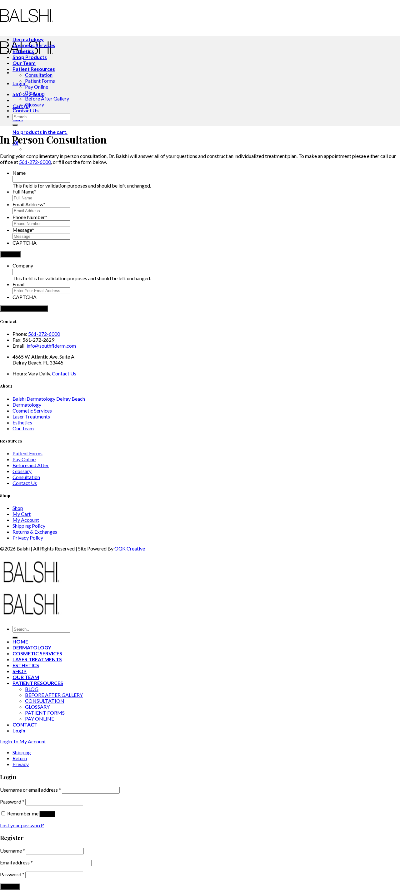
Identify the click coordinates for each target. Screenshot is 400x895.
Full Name (24, 191)
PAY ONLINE (39, 718)
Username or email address (30, 790)
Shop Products (29, 57)
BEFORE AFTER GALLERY (54, 695)
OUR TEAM (25, 677)
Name (19, 173)
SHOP (19, 671)
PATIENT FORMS (45, 713)
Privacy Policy (27, 537)
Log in (47, 814)
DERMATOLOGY (31, 647)
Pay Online (36, 87)
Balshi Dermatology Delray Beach (48, 399)
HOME (20, 641)
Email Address (28, 204)
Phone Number (29, 217)
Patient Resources (33, 69)
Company (22, 265)
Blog (30, 92)
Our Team (24, 63)
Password (12, 802)
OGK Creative (129, 548)
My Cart (21, 514)
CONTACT (25, 724)
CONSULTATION (44, 701)
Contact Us (25, 110)
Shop (17, 508)
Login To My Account (23, 741)
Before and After (30, 465)
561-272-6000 (35, 162)
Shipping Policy (28, 526)
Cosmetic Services (33, 45)
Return (19, 758)
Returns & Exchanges (34, 532)
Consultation (38, 75)
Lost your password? (22, 825)
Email (18, 284)
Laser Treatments (31, 416)
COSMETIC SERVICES (37, 653)
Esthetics (23, 51)
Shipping (21, 752)
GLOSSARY (37, 707)
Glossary (34, 104)
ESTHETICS (25, 665)
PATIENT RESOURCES (37, 683)
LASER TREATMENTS (37, 659)
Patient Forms (40, 81)
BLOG (31, 689)
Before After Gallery (47, 98)
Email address (16, 862)
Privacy (20, 764)
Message (23, 230)
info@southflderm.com (51, 346)
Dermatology (28, 39)
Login (18, 83)
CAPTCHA (24, 243)
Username (12, 850)
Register (10, 886)
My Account (25, 520)
